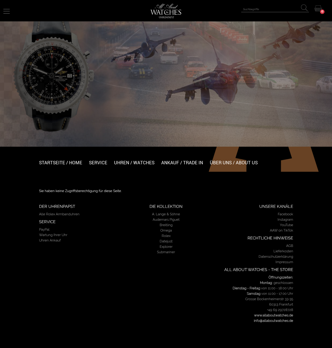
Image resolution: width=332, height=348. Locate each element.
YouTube (286, 225)
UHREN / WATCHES (134, 162)
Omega (166, 230)
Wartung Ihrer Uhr (53, 235)
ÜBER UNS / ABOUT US (234, 162)
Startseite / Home (60, 162)
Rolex (166, 236)
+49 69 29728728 (280, 310)
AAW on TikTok (281, 230)
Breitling (166, 225)
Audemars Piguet (166, 220)
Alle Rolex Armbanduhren (59, 214)
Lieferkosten (283, 251)
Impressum (284, 262)
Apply (305, 8)
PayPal (44, 229)
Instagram (285, 220)
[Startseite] (166, 11)
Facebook (285, 214)
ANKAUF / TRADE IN (182, 162)
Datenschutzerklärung (276, 257)
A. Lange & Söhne (166, 214)
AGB (289, 246)
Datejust (166, 241)
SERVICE (98, 162)
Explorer (166, 247)
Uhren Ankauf (50, 240)
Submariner (166, 252)
